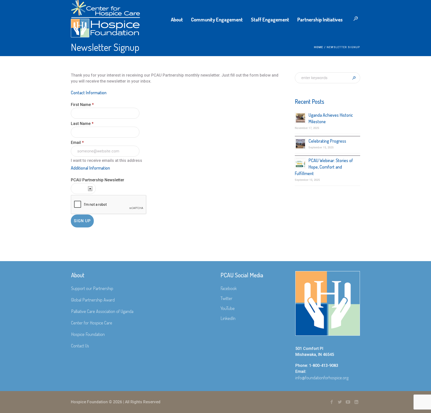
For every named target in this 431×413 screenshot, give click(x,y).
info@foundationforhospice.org (321, 377)
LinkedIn (227, 318)
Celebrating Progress (327, 141)
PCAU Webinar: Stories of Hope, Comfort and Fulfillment (324, 167)
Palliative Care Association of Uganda (102, 311)
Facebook (228, 288)
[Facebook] (331, 402)
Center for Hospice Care (91, 322)
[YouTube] (348, 402)
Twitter (226, 298)
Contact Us (80, 345)
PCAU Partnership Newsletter (97, 180)
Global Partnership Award (93, 300)
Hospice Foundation (88, 334)
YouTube (227, 308)
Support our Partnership (92, 288)
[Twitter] (340, 402)
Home (318, 47)
